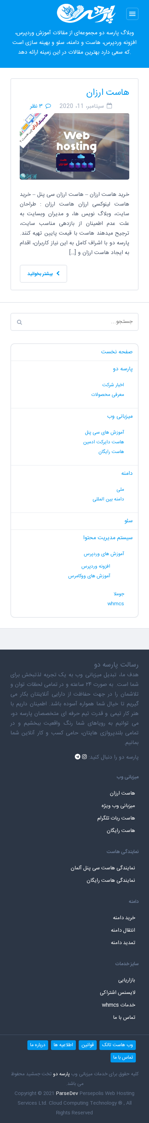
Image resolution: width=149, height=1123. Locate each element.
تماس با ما (124, 1017)
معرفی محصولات (107, 395)
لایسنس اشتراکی (117, 992)
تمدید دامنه (123, 943)
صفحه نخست (117, 352)
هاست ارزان (107, 92)
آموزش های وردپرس (104, 554)
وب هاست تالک (117, 1045)
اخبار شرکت (113, 385)
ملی (120, 490)
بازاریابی (126, 980)
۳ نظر (36, 106)
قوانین (87, 1045)
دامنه (127, 473)
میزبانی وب (120, 416)
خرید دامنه (124, 918)
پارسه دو (123, 369)
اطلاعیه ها (63, 1045)
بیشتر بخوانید (40, 274)
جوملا (119, 594)
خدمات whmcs (118, 1005)
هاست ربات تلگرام (116, 818)
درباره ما (37, 1045)
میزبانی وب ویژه (118, 806)
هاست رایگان (111, 452)
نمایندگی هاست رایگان (111, 880)
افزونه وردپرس (95, 566)
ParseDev (67, 1093)
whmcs (115, 604)
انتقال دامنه (123, 930)
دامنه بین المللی (108, 499)
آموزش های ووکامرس (89, 576)
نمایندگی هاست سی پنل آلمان (103, 868)
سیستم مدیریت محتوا (108, 538)
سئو (128, 521)
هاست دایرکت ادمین (103, 442)
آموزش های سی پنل (104, 432)
